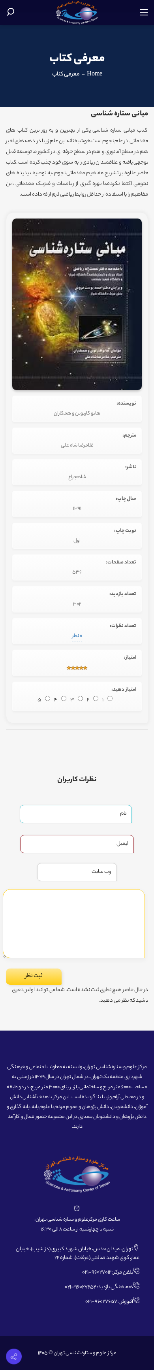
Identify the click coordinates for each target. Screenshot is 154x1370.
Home (94, 74)
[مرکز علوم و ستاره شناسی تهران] (77, 13)
